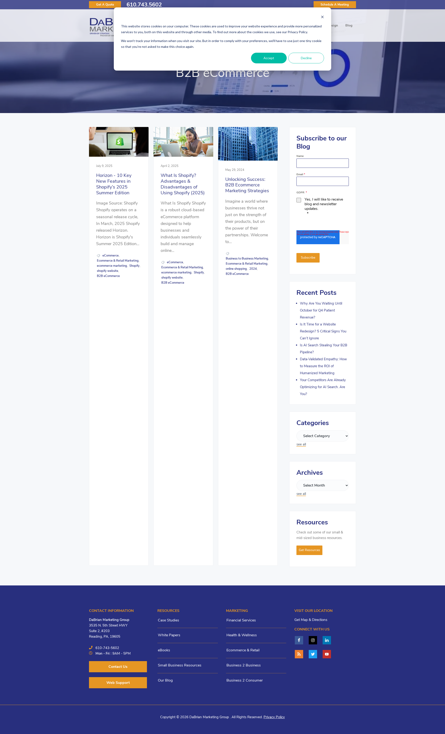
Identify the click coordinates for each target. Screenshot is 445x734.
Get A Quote (105, 5)
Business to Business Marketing (247, 259)
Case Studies (168, 620)
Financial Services (241, 620)
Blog (348, 25)
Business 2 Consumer (244, 680)
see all (301, 444)
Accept (269, 58)
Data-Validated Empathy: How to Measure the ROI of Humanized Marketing (323, 366)
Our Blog (165, 680)
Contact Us (117, 666)
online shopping (236, 269)
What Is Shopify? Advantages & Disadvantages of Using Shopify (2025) (183, 184)
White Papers (169, 635)
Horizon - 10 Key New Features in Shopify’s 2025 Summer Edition (113, 184)
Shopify (134, 266)
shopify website (107, 271)
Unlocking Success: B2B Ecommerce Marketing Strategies (247, 185)
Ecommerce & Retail (243, 650)
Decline (306, 58)
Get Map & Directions (310, 619)
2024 (253, 269)
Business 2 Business (243, 665)
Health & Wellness (241, 635)
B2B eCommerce (108, 276)
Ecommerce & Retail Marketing (118, 261)
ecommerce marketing (112, 266)
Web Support (118, 682)
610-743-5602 (107, 648)
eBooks (164, 650)
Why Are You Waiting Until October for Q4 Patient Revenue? (321, 310)
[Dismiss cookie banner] (322, 17)
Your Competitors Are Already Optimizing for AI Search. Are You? (323, 387)
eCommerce (110, 255)
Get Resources (309, 550)
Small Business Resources (179, 665)
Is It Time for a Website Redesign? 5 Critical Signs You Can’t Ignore (323, 331)
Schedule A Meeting (335, 5)
